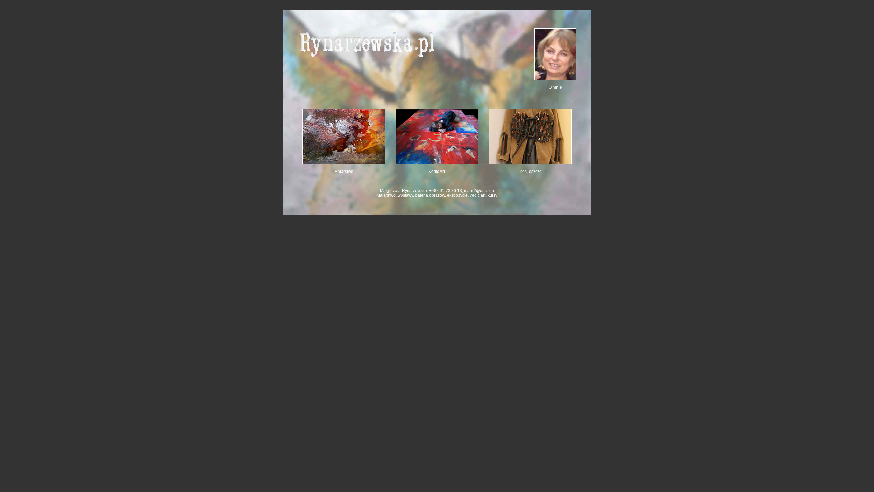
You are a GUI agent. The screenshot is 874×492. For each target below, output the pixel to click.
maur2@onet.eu (479, 190)
